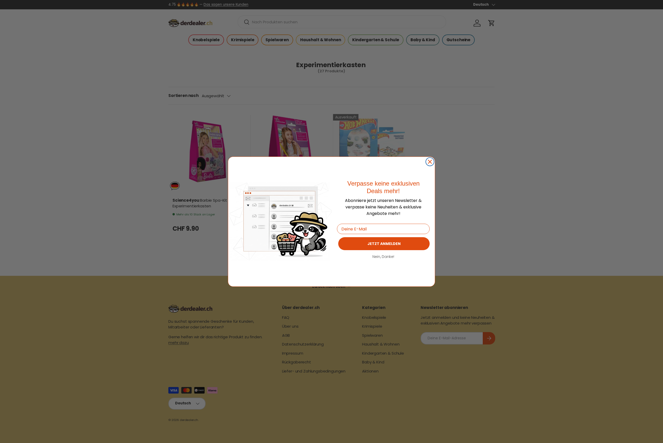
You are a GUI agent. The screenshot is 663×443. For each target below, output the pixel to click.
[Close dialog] (430, 162)
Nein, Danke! (383, 256)
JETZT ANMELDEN (384, 243)
